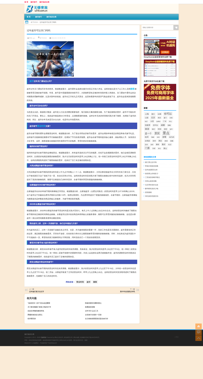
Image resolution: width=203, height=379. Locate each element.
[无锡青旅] (36, 4)
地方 (146, 121)
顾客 (132, 88)
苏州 (154, 141)
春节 (171, 129)
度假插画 (148, 192)
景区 (157, 133)
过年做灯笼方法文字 (36, 291)
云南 (159, 114)
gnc (34, 38)
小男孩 (176, 337)
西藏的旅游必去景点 (35, 314)
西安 (160, 141)
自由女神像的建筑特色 (36, 311)
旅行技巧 (34, 2)
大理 (152, 121)
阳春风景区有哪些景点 (93, 303)
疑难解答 (83, 337)
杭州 (146, 137)
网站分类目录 (59, 337)
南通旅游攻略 (90, 307)
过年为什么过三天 (91, 311)
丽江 (153, 114)
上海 (147, 114)
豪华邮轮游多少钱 (151, 188)
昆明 (165, 129)
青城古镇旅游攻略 (151, 166)
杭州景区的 (32, 318)
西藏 (171, 141)
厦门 (165, 117)
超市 (32, 81)
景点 (166, 132)
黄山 (165, 148)
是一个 (148, 133)
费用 (157, 144)
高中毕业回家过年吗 (127, 291)
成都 (163, 125)
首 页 (26, 2)
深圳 (158, 137)
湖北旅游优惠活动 (151, 196)
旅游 (147, 128)
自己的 (171, 137)
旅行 (153, 129)
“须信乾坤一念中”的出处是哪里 (39, 303)
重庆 (163, 144)
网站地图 (76, 337)
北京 (153, 117)
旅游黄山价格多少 (151, 173)
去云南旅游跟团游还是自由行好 (96, 318)
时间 (159, 129)
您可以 (155, 125)
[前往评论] (198, 332)
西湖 (166, 141)
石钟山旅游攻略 (151, 181)
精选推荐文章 (68, 337)
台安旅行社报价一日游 (93, 314)
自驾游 (147, 141)
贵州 (146, 144)
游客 (164, 136)
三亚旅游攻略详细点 (152, 177)
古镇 (171, 118)
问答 (153, 148)
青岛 (159, 148)
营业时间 (41, 125)
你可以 (168, 113)
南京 (159, 117)
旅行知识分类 (44, 2)
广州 (164, 121)
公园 (146, 117)
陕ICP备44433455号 (92, 337)
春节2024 (34, 22)
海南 (152, 137)
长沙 (169, 144)
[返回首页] (198, 326)
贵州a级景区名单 (151, 169)
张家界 (147, 125)
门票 (147, 148)
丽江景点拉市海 (151, 162)
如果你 (158, 121)
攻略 (169, 125)
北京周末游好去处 (151, 185)
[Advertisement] (70, 362)
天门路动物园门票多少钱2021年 (39, 307)
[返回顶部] (198, 338)
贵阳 (152, 144)
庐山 (170, 121)
